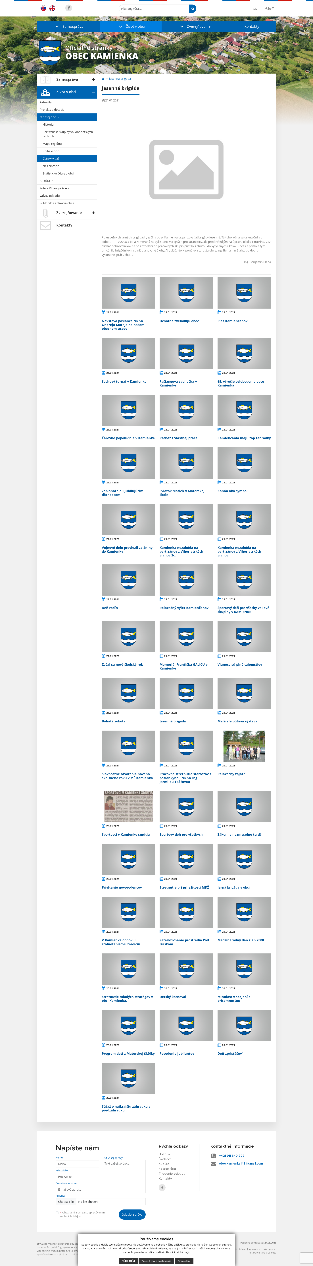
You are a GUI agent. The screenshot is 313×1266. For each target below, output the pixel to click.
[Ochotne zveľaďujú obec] (186, 293)
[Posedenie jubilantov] (186, 1025)
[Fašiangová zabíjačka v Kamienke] (186, 353)
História (48, 124)
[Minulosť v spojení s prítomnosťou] (244, 969)
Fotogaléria (167, 1169)
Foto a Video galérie (54, 188)
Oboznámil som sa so (82, 1214)
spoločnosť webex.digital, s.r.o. (53, 1254)
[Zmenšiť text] (257, 9)
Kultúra (45, 181)
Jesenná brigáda (120, 79)
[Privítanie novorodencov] (128, 859)
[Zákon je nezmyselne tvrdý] (244, 806)
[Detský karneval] (186, 969)
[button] (68, 26)
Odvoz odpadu (50, 196)
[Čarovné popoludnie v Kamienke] (128, 410)
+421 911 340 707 (232, 1155)
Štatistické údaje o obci (58, 173)
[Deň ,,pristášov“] (244, 1025)
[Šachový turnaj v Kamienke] (128, 353)
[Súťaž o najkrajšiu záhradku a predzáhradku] (128, 1078)
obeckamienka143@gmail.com (241, 1163)
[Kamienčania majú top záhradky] (244, 410)
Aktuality (46, 102)
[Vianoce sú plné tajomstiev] (244, 636)
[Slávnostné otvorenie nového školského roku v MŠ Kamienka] (128, 746)
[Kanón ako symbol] (244, 463)
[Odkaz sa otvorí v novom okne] (68, 8)
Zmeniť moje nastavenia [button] (156, 1261)
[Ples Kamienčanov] (244, 293)
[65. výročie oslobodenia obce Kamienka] (244, 353)
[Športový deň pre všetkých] (186, 806)
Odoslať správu (132, 1215)
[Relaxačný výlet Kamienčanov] (186, 580)
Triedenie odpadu (172, 1173)
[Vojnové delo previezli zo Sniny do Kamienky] (128, 519)
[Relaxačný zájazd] (244, 746)
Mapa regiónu (52, 144)
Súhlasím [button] (128, 1261)
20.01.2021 (228, 765)
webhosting (43, 1250)
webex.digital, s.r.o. (61, 1250)
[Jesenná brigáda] (186, 693)
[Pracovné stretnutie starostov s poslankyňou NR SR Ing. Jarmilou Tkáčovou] (186, 746)
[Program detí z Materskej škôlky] (128, 1025)
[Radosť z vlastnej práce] (186, 410)
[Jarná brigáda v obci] (244, 859)
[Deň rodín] (128, 580)
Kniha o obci (51, 151)
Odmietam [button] (184, 1261)
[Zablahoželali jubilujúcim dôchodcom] (128, 463)
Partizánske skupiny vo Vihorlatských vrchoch (68, 134)
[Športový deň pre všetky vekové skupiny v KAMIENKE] (244, 580)
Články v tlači (51, 159)
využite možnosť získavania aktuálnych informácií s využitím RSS (74, 1243)
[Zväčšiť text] (269, 8)
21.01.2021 (112, 312)
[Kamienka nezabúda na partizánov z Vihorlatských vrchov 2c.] (186, 519)
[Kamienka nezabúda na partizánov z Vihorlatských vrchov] (244, 519)
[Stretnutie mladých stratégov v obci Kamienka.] (128, 969)
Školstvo (165, 1159)
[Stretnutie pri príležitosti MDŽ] (186, 859)
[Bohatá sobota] (128, 693)
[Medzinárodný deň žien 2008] (244, 912)
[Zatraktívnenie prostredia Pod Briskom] (186, 912)
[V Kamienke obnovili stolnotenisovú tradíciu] (128, 912)
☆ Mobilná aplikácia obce (57, 203)
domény (76, 1250)
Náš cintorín (51, 166)
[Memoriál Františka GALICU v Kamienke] (186, 636)
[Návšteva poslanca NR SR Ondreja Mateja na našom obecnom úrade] (128, 293)
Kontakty (251, 26)
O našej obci (48, 117)
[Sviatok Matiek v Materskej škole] (186, 463)
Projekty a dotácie (52, 110)
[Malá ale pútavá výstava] (244, 693)
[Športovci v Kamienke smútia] (128, 806)
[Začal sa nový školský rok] (128, 636)
